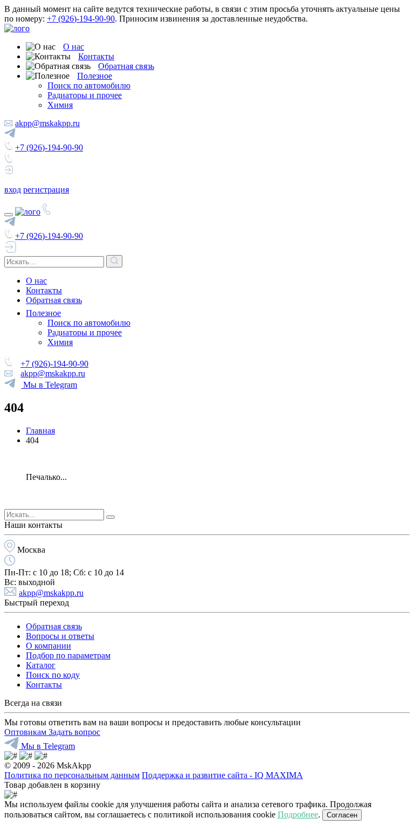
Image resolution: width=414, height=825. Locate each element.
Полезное (94, 75)
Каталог (41, 665)
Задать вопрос (74, 732)
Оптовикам (26, 732)
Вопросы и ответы (60, 636)
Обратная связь (126, 66)
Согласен (342, 815)
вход (12, 189)
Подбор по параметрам (68, 655)
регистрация (46, 189)
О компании (48, 645)
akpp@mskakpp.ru (47, 123)
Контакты (96, 56)
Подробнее (298, 814)
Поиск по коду (53, 674)
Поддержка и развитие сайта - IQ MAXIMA (222, 775)
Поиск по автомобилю (88, 85)
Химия (60, 104)
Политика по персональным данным (72, 775)
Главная (40, 430)
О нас (73, 46)
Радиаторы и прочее (84, 95)
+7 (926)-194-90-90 (81, 18)
